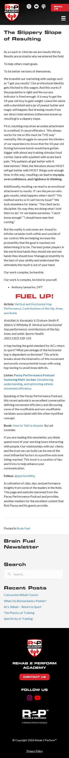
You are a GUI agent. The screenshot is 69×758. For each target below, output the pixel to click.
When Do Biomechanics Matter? (25, 601)
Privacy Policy (34, 751)
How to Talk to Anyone (28, 425)
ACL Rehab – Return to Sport (22, 607)
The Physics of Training (19, 612)
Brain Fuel (23, 528)
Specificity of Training (18, 618)
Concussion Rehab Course (21, 595)
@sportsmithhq (25, 476)
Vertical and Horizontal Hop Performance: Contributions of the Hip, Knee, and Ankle (33, 308)
